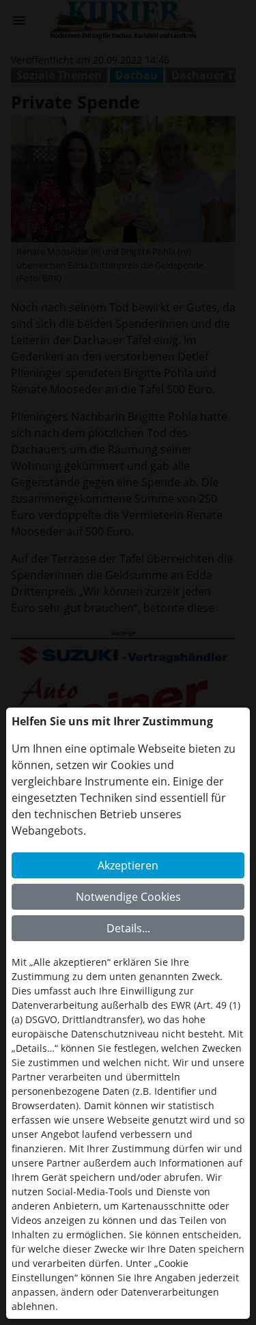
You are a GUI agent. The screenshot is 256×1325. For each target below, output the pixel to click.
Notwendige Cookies (128, 896)
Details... (128, 928)
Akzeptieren (128, 865)
